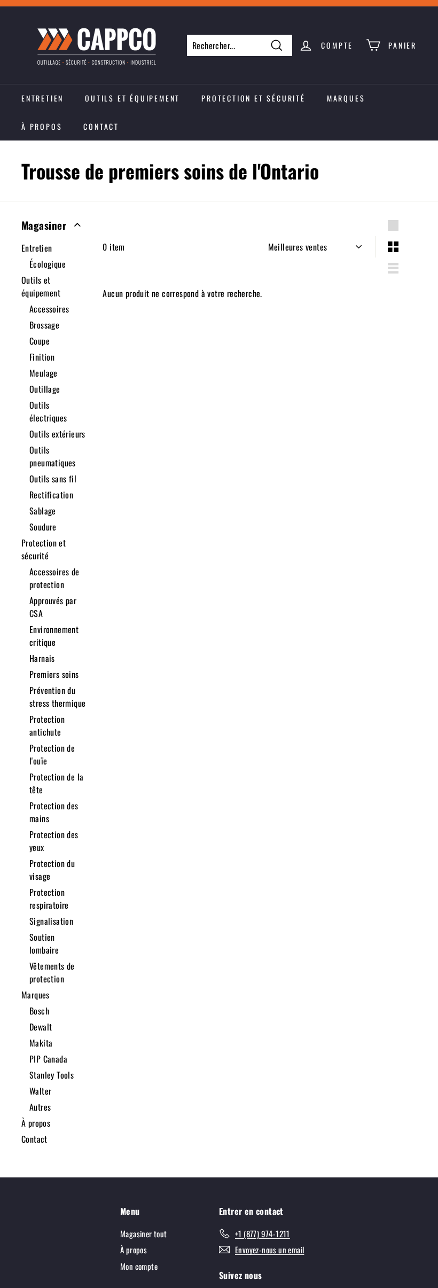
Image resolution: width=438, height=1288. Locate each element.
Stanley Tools (51, 1074)
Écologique (47, 263)
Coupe (39, 340)
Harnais (42, 658)
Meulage (43, 372)
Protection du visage (52, 870)
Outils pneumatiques (52, 456)
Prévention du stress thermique (57, 696)
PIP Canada (48, 1058)
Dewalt (40, 1026)
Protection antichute (47, 725)
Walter (40, 1090)
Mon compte (139, 1266)
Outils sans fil (52, 478)
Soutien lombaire (44, 943)
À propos (41, 126)
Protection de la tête (56, 783)
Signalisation (51, 921)
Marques (346, 98)
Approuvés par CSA (52, 607)
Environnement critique (54, 636)
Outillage (44, 389)
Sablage (42, 510)
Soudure (43, 526)
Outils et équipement (132, 98)
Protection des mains (54, 812)
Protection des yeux (54, 841)
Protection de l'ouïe (52, 754)
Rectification (51, 494)
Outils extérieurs (57, 433)
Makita (40, 1042)
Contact (101, 126)
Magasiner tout (143, 1233)
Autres (40, 1106)
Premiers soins (54, 674)
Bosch (39, 1010)
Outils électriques (48, 411)
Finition (41, 356)
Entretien (42, 98)
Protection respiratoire (49, 898)
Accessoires (49, 308)
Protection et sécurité (253, 98)
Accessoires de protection (54, 578)
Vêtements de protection (52, 972)
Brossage (44, 324)
